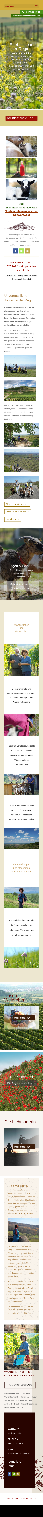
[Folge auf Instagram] (21, 250)
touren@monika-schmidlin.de (27, 15)
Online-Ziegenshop (20, 118)
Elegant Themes (21, 1511)
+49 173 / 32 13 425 (32, 12)
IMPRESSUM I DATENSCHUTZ (21, 1499)
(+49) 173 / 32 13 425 (15, 1443)
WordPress (21, 1514)
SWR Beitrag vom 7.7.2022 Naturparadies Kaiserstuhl (21, 266)
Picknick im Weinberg (16, 504)
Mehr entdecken (22, 1018)
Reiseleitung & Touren (16, 511)
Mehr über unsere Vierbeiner (20, 586)
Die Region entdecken (20, 1083)
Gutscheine (11, 519)
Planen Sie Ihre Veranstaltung (20, 1385)
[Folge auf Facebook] (15, 250)
